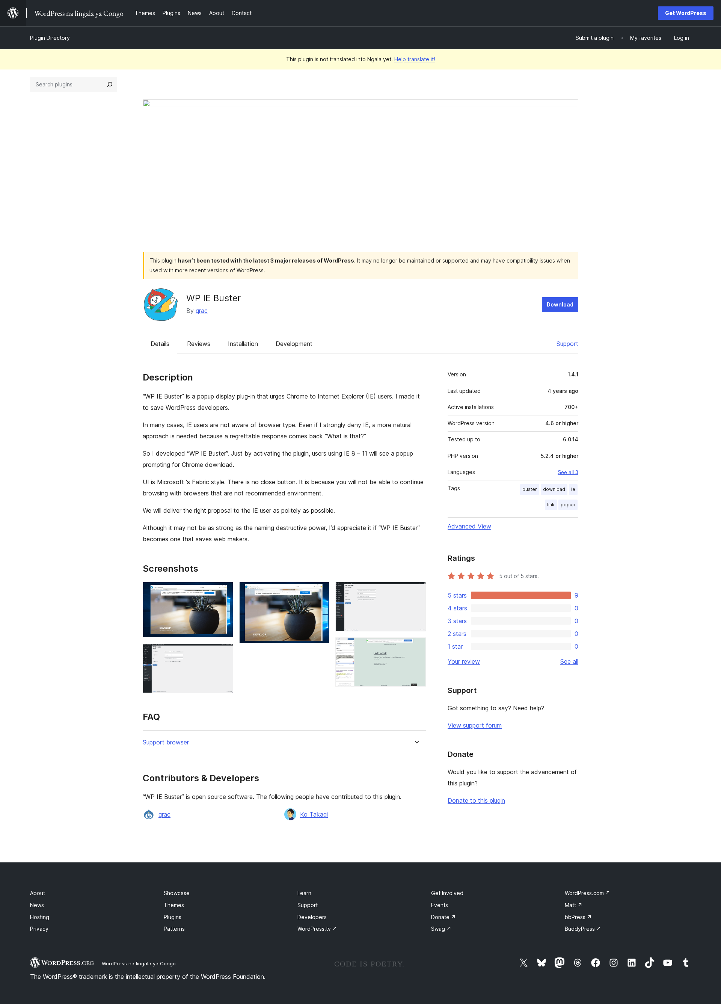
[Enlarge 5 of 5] (415, 647)
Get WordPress (685, 13)
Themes (174, 905)
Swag (441, 928)
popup (568, 504)
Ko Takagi (314, 814)
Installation (243, 343)
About (37, 893)
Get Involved (447, 893)
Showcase (177, 893)
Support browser (166, 742)
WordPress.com (587, 893)
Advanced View (469, 526)
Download (560, 304)
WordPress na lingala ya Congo (139, 963)
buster (529, 489)
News (37, 905)
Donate (443, 917)
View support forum (475, 725)
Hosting (39, 917)
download (554, 489)
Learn (304, 893)
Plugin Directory (50, 38)
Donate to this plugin (476, 800)
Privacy (39, 928)
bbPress (578, 917)
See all (569, 661)
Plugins (172, 917)
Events (439, 905)
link (551, 504)
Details (160, 343)
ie (573, 489)
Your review (464, 661)
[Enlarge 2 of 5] (223, 653)
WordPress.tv (317, 928)
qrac (202, 310)
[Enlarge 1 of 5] (223, 592)
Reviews (198, 343)
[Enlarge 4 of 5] (415, 592)
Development (294, 343)
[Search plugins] (109, 84)
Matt (573, 905)
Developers (312, 917)
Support (567, 343)
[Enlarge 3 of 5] (319, 592)
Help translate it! (414, 59)
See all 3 (568, 472)
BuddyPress (583, 928)
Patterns (174, 928)
